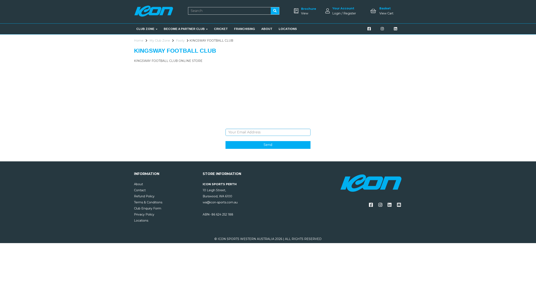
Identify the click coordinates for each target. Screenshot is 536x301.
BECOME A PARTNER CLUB (185, 29)
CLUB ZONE (145, 29)
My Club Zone (159, 40)
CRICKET (221, 29)
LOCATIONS (288, 29)
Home (138, 40)
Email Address (268, 126)
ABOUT (266, 29)
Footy (180, 40)
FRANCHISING (244, 29)
